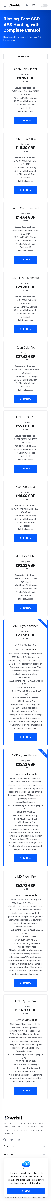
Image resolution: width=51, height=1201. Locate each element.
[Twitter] (11, 1139)
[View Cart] (27, 5)
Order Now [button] (25, 120)
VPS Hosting (24, 56)
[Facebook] (4, 1139)
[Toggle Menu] (4, 5)
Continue (26, 1191)
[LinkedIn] (18, 1139)
